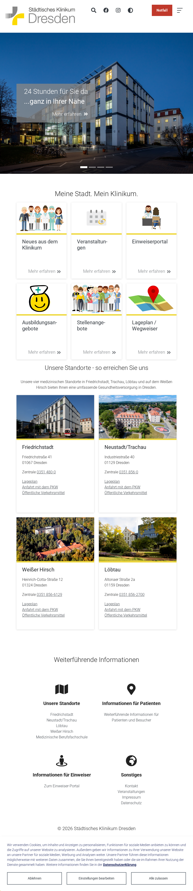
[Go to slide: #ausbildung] (92, 167)
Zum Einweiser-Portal (62, 786)
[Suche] (93, 10)
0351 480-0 (46, 472)
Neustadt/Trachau (62, 720)
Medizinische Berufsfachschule (62, 737)
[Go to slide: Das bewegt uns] (100, 167)
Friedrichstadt (61, 714)
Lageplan (29, 481)
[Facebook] (106, 10)
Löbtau (62, 726)
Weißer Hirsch (61, 731)
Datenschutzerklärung (119, 865)
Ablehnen (34, 878)
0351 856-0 (128, 472)
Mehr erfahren (41, 271)
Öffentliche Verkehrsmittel (43, 493)
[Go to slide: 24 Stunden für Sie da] (83, 167)
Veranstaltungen (131, 791)
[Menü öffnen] (179, 10)
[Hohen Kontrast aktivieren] (130, 10)
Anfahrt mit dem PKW (40, 487)
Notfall (162, 10)
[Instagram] (118, 10)
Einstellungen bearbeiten (96, 878)
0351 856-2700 (132, 594)
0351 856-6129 (49, 594)
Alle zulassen (158, 878)
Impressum (131, 797)
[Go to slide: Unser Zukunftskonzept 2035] (109, 167)
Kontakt (131, 786)
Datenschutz (131, 803)
